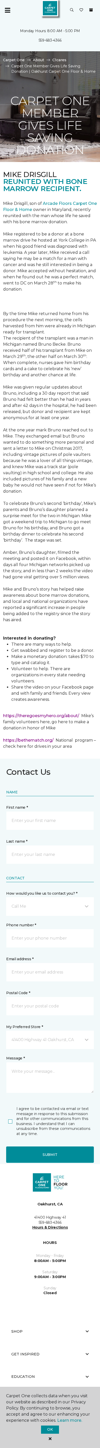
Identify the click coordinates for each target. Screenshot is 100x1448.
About (38, 60)
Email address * (20, 959)
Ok (50, 1429)
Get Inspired (25, 1354)
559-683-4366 (50, 40)
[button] (72, 10)
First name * (17, 807)
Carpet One (14, 60)
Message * (15, 1058)
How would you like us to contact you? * (41, 893)
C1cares (59, 60)
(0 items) (91, 10)
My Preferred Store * (24, 1027)
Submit (50, 1154)
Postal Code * (18, 993)
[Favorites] (81, 10)
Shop (17, 1331)
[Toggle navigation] (7, 10)
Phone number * (21, 925)
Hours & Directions (50, 1227)
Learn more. (69, 1420)
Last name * (16, 841)
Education (23, 1376)
